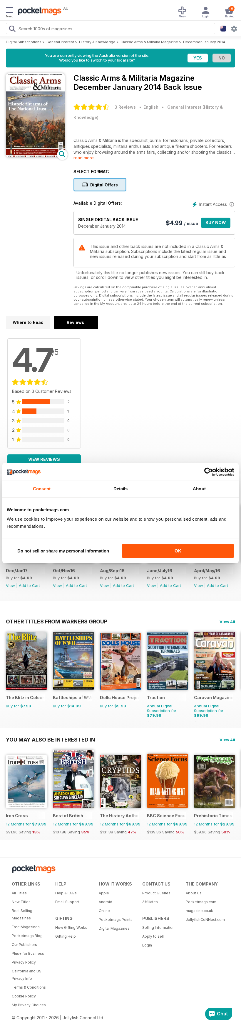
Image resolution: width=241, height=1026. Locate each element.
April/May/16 (207, 570)
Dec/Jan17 (17, 570)
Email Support (67, 902)
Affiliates (150, 902)
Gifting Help (65, 936)
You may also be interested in (50, 739)
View (10, 585)
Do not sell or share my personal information (63, 550)
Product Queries (156, 893)
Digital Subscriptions (23, 42)
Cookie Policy (24, 996)
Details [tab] (120, 488)
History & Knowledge (97, 42)
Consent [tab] (42, 488)
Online (104, 910)
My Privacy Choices (29, 1005)
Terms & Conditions (29, 987)
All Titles (19, 893)
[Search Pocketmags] (12, 29)
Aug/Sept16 (112, 570)
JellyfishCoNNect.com (205, 919)
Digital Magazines (114, 928)
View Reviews (44, 459)
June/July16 (159, 570)
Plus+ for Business (28, 953)
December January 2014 (204, 42)
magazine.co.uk (199, 910)
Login (147, 945)
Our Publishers (24, 944)
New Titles (21, 902)
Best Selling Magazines (22, 914)
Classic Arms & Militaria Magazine (149, 42)
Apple (104, 893)
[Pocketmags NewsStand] (38, 12)
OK (178, 550)
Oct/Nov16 (64, 570)
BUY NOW (215, 222)
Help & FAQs (66, 893)
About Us (194, 893)
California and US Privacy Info (26, 975)
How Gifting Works (71, 927)
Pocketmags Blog (27, 936)
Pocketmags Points (116, 919)
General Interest (60, 42)
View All (227, 621)
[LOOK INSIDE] (35, 155)
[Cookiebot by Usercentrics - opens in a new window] (208, 471)
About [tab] (199, 488)
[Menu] (9, 10)
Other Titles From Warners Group (56, 621)
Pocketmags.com (201, 902)
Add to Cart (29, 585)
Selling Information (158, 927)
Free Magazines (26, 927)
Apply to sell (153, 936)
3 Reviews (125, 107)
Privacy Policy (24, 962)
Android (105, 902)
